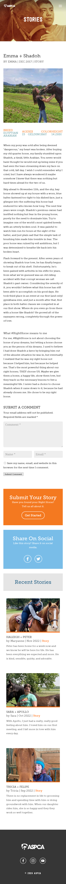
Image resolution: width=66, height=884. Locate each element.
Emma (12, 61)
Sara (13, 715)
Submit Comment (13, 474)
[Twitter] (38, 559)
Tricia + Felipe (17, 787)
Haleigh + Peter (19, 637)
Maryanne (17, 641)
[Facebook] (27, 559)
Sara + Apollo (17, 712)
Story (39, 61)
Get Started (33, 515)
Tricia (14, 790)
